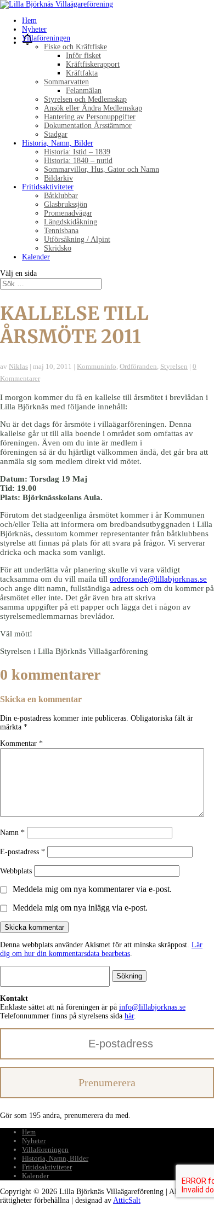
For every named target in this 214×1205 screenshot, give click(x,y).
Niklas (18, 366)
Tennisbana (61, 231)
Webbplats (16, 871)
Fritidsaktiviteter (48, 187)
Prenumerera (107, 1082)
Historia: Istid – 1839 (77, 152)
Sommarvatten (66, 82)
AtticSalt (126, 1200)
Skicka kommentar (34, 927)
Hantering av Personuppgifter (90, 117)
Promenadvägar (68, 213)
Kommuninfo (96, 366)
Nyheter (34, 29)
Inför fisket (83, 55)
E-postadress (22, 852)
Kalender (36, 257)
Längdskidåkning (70, 222)
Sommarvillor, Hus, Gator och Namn (101, 169)
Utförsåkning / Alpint (77, 239)
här (129, 1016)
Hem (29, 20)
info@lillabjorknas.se (152, 1007)
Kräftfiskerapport (93, 64)
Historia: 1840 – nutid (78, 161)
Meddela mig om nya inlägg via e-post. (80, 907)
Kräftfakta (82, 73)
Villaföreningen (46, 38)
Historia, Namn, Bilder (57, 143)
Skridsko (57, 248)
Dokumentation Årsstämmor (88, 125)
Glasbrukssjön (65, 204)
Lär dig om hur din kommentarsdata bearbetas (101, 949)
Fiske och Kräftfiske (75, 47)
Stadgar (55, 134)
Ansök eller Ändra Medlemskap (93, 108)
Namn (12, 833)
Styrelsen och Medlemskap (85, 99)
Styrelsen (174, 366)
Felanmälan (84, 90)
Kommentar (21, 743)
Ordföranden (138, 366)
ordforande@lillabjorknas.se (158, 579)
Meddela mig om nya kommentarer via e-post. (92, 889)
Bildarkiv (58, 178)
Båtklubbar (61, 196)
